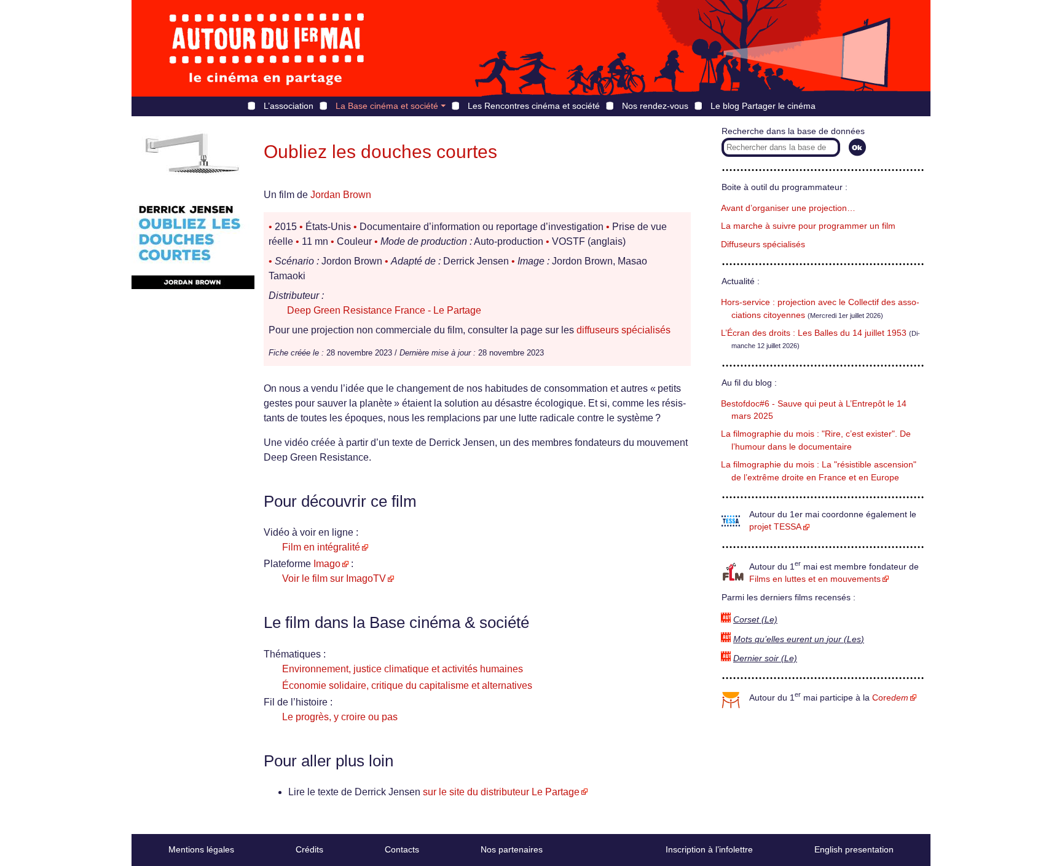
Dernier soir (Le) (765, 658)
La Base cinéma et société (387, 106)
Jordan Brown (340, 194)
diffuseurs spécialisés (623, 330)
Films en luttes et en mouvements (815, 579)
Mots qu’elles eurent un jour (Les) (798, 639)
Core (890, 697)
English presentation (854, 849)
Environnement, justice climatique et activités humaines (402, 669)
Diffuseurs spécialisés (763, 244)
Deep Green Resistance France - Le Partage (384, 310)
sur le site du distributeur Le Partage (501, 792)
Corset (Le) (755, 619)
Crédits (309, 849)
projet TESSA (775, 526)
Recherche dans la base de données (793, 131)
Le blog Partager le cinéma (763, 106)
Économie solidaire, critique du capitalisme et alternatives (407, 685)
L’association (288, 106)
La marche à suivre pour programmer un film (808, 226)
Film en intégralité (321, 547)
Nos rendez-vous (655, 106)
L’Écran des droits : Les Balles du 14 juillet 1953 (814, 333)
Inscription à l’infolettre (709, 849)
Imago (326, 563)
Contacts (402, 849)
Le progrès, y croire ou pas (340, 717)
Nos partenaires (512, 849)
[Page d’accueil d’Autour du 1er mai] (266, 48)
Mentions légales (201, 849)
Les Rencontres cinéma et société (534, 106)
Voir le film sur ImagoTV (334, 578)
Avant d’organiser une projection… (788, 208)
